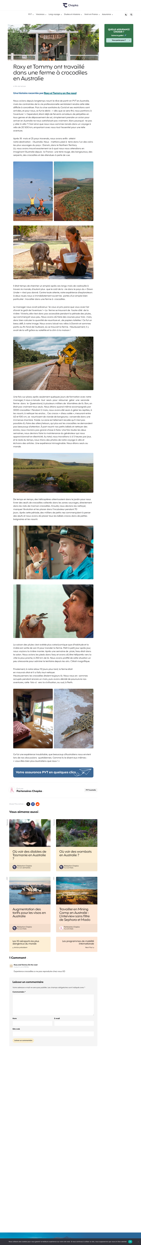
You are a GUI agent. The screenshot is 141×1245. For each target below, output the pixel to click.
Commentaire (19, 992)
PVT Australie (91, 790)
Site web (16, 1029)
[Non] (138, 1242)
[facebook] (33, 804)
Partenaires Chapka (29, 791)
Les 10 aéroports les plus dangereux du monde (26, 942)
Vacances (7, 822)
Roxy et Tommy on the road (60, 93)
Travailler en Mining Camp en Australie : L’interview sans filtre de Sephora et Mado (74, 915)
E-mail (57, 1018)
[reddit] (37, 804)
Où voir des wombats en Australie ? (75, 853)
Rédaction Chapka (24, 866)
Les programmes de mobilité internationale (78, 942)
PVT (7, 878)
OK (130, 1241)
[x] (28, 804)
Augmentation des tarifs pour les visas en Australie (29, 913)
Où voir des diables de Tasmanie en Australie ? (29, 855)
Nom (15, 1018)
